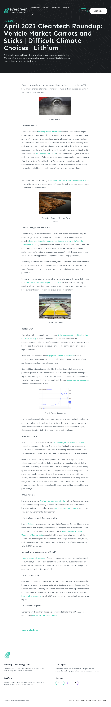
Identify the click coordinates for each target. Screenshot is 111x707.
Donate (83, 11)
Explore (33, 14)
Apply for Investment (98, 10)
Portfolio (46, 8)
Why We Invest (35, 8)
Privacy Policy (71, 700)
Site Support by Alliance (80, 700)
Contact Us (72, 683)
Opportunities (55, 8)
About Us (66, 8)
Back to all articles (29, 630)
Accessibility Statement (91, 700)
